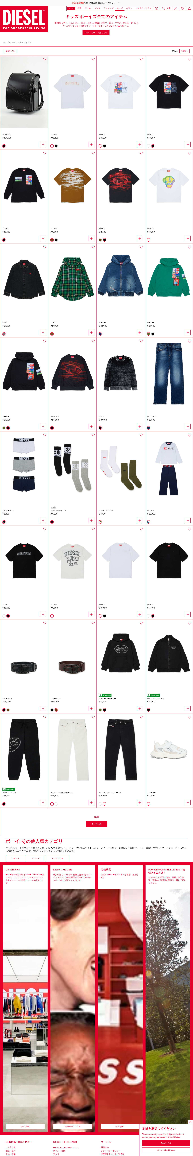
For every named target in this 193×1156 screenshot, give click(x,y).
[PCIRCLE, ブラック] (24, 750)
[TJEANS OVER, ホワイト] (72, 92)
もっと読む (25, 1126)
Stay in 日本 (166, 1143)
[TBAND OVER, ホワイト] (72, 562)
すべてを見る (25, 42)
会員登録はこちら (73, 1126)
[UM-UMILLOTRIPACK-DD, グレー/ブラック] (24, 468)
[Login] (175, 8)
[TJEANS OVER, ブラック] (24, 562)
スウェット (55, 417)
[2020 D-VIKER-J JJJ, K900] (121, 750)
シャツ (4, 323)
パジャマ (150, 511)
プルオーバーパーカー (107, 699)
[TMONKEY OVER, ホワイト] (169, 186)
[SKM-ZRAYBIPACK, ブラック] (72, 468)
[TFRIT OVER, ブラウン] (72, 186)
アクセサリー (57, 858)
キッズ (6, 42)
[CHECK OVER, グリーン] (72, 280)
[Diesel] (24, 19)
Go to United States (166, 1150)
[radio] (3, 145)
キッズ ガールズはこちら (96, 32)
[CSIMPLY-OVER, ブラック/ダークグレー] (24, 280)
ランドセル (6, 135)
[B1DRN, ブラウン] (72, 656)
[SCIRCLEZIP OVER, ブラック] (169, 656)
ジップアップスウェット (156, 699)
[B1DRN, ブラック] (24, 656)
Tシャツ (54, 135)
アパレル (35, 858)
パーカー (102, 323)
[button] (96, 3)
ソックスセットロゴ (58, 511)
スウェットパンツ (9, 793)
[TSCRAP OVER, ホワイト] (121, 562)
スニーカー (151, 793)
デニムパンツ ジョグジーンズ (62, 793)
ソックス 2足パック (106, 511)
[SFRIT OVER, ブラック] (72, 374)
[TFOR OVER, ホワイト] (121, 92)
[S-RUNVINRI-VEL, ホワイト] (169, 750)
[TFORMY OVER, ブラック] (24, 186)
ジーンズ (15, 858)
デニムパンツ (152, 417)
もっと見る (97, 824)
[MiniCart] (189, 8)
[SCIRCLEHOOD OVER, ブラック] (121, 656)
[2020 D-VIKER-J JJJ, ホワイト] (72, 750)
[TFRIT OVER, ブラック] (121, 186)
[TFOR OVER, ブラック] (169, 92)
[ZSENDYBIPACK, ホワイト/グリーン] (121, 468)
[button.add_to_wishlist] (44, 59)
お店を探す (120, 1126)
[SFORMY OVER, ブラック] (24, 374)
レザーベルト (7, 699)
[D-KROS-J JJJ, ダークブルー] (169, 374)
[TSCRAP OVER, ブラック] (169, 562)
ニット (101, 417)
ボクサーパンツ (8, 511)
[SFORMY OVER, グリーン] (169, 280)
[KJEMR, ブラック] (121, 374)
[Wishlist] (182, 8)
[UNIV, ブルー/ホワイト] (169, 468)
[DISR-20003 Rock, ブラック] (24, 92)
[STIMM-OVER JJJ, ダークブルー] (121, 280)
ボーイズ (14, 42)
